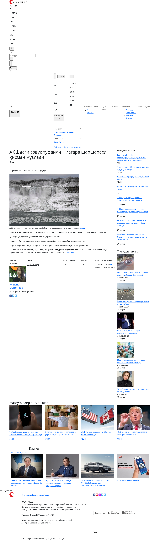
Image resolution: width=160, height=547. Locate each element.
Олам (56, 132)
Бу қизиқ (129, 115)
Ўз (11, 68)
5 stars (99, 264)
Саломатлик (131, 113)
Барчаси (125, 155)
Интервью (58, 135)
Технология (131, 110)
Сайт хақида (59, 147)
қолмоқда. (70, 252)
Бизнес (67, 147)
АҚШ (29, 264)
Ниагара (35, 264)
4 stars (107, 264)
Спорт (56, 142)
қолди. (82, 228)
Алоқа (73, 147)
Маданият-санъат (66, 132)
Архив (78, 147)
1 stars (112, 267)
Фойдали (59, 138)
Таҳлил (62, 142)
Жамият (58, 129)
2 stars (104, 267)
